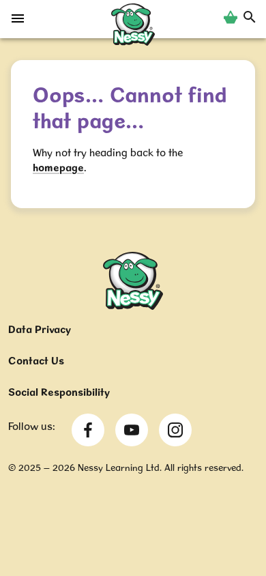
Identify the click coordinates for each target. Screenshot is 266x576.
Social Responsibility (59, 392)
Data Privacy (39, 329)
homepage (58, 167)
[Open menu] (17, 22)
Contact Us (36, 360)
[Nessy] (133, 306)
